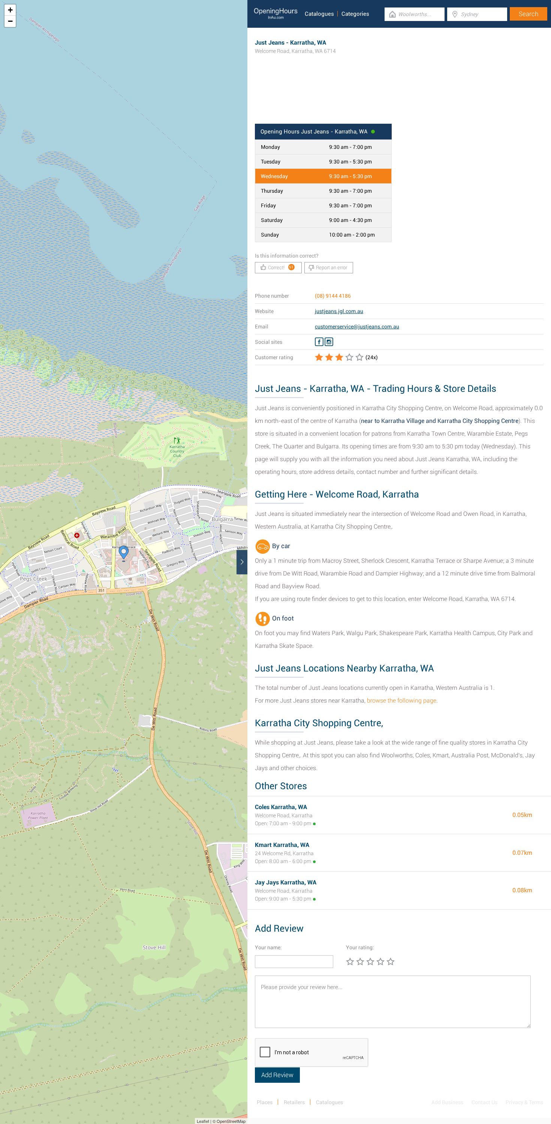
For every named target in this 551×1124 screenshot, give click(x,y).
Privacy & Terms (524, 1102)
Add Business (447, 1102)
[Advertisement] (399, 99)
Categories (355, 13)
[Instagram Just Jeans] (329, 342)
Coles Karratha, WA (281, 807)
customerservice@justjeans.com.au (357, 327)
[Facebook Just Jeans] (319, 342)
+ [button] (10, 10)
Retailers (294, 1102)
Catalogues (319, 13)
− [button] (10, 21)
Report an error (331, 267)
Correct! (281, 267)
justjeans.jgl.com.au (339, 311)
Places (265, 1102)
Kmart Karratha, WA (282, 844)
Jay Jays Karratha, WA (285, 882)
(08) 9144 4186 (333, 296)
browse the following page (401, 700)
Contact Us (484, 1102)
